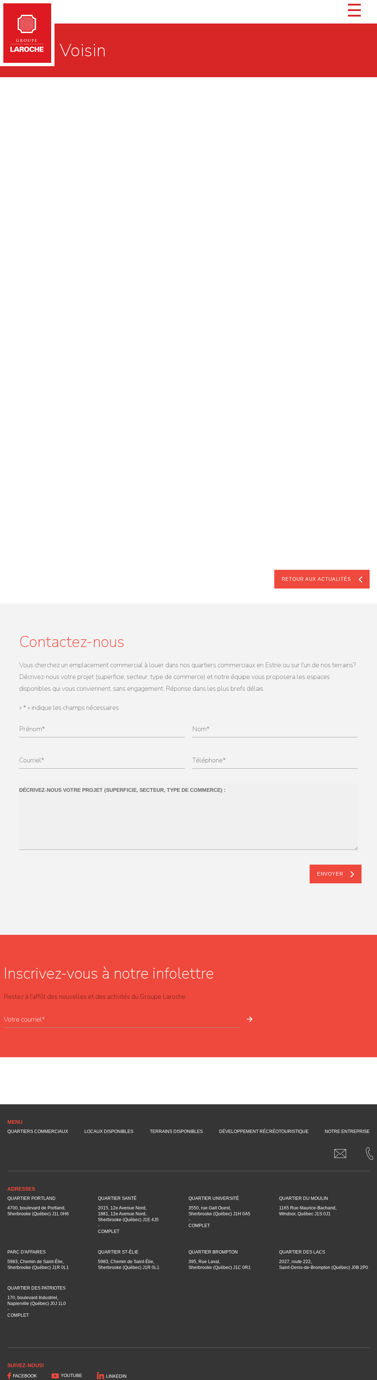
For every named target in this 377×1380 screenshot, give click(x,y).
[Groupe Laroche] (27, 33)
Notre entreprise (347, 1131)
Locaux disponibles (108, 1131)
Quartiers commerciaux (37, 1131)
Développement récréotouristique (264, 1131)
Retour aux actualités (316, 579)
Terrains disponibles (176, 1131)
